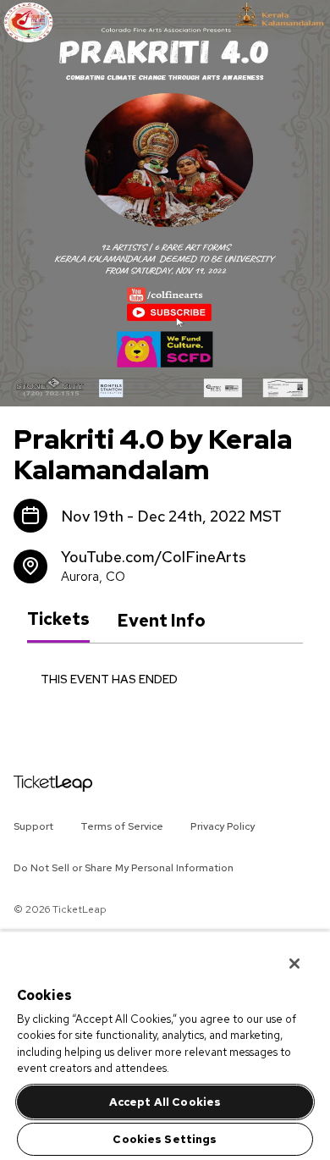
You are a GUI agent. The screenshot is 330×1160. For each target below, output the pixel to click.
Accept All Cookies (165, 1102)
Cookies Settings (165, 1139)
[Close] (282, 952)
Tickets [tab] (58, 620)
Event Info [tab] (161, 621)
